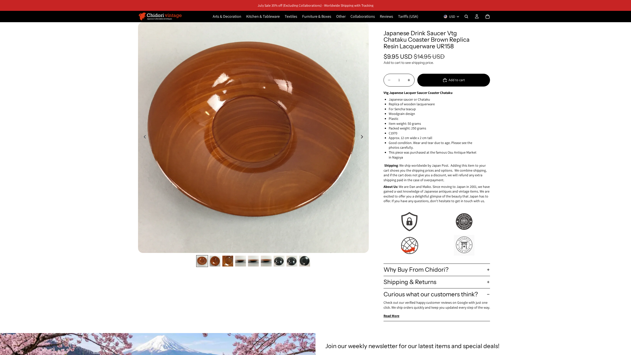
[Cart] (487, 16)
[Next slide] (363, 137)
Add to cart (457, 80)
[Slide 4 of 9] (240, 261)
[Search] (466, 16)
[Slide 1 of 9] (202, 261)
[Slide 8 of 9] (291, 261)
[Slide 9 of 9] (304, 261)
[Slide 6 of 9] (266, 261)
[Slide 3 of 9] (227, 261)
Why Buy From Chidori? (416, 269)
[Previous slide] (143, 137)
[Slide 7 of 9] (279, 261)
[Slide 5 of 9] (253, 261)
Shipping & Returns (410, 281)
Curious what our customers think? (431, 294)
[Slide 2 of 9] (215, 261)
